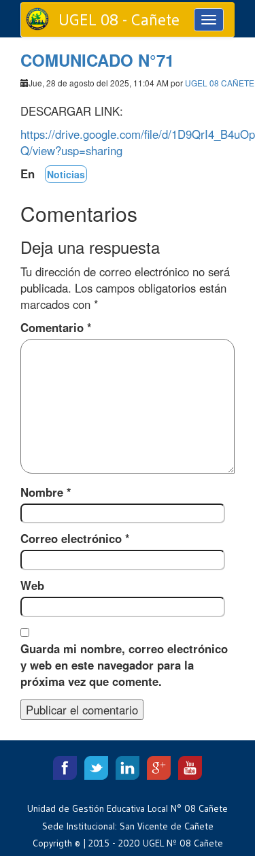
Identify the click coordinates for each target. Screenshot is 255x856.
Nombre (45, 492)
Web (32, 585)
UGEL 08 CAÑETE (219, 82)
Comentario (56, 327)
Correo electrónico (75, 538)
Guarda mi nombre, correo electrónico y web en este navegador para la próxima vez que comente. (124, 664)
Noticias (66, 174)
